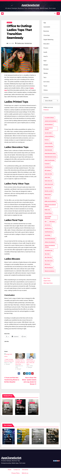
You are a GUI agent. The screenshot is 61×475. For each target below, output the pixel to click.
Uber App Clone (48, 283)
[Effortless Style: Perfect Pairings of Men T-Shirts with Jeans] (31, 356)
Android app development (50, 121)
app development (49, 124)
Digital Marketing (48, 39)
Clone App (47, 35)
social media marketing (50, 238)
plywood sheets (48, 213)
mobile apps (47, 209)
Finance (46, 48)
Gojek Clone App (48, 180)
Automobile (47, 27)
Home (9, 469)
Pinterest (46, 109)
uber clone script (49, 260)
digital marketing (48, 150)
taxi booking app (48, 250)
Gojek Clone (47, 177)
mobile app (47, 197)
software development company (50, 246)
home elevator (48, 187)
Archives (46, 97)
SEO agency (52, 221)
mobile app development (50, 201)
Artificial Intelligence (49, 136)
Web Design (47, 264)
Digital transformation (50, 160)
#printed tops (28, 43)
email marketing (48, 167)
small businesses (49, 231)
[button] (55, 13)
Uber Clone (47, 278)
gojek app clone (48, 173)
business (47, 139)
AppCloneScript (30, 5)
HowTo (46, 56)
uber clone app (48, 257)
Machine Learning (49, 191)
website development (49, 271)
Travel (45, 86)
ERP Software (48, 170)
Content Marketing (49, 146)
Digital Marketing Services (50, 156)
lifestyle (9, 22)
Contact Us (17, 469)
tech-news (46, 81)
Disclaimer (25, 469)
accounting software (49, 117)
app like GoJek (48, 132)
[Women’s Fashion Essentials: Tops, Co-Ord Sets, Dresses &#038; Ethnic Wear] (20, 356)
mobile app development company (50, 205)
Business (46, 31)
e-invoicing (47, 163)
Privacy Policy (16, 473)
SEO (46, 221)
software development (50, 242)
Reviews (19, 402)
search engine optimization (48, 217)
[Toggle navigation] (58, 13)
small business (48, 228)
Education (46, 43)
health (45, 52)
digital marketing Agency (50, 153)
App (45, 22)
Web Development (49, 267)
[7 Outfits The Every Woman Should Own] (9, 356)
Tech (45, 77)
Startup (46, 73)
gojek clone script (49, 184)
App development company (49, 128)
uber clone (47, 253)
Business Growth (48, 143)
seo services (48, 224)
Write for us (25, 473)
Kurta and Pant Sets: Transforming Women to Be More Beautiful (11, 380)
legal (45, 60)
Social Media (47, 235)
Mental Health (48, 194)
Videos (46, 90)
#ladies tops (20, 43)
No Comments (8, 441)
